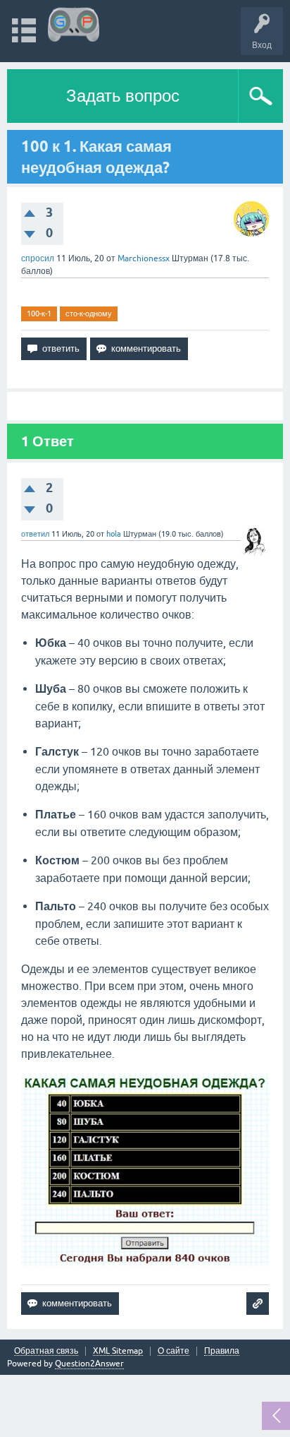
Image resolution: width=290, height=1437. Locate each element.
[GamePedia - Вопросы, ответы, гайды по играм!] (73, 24)
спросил (37, 258)
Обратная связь (46, 1351)
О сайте (173, 1351)
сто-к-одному (88, 313)
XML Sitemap (118, 1351)
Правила (221, 1351)
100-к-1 (39, 313)
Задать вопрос (122, 95)
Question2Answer (89, 1364)
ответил (35, 534)
